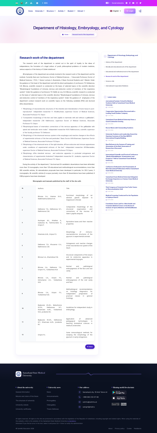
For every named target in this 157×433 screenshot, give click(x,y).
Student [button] (70, 11)
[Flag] (17, 3)
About (110, 428)
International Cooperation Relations (117, 86)
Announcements (52, 396)
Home (30, 11)
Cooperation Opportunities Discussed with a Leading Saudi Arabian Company (120, 112)
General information (23, 392)
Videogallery (51, 405)
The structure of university (25, 401)
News (49, 392)
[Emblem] (22, 3)
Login (130, 11)
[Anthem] (26, 3)
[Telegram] (126, 3)
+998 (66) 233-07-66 (91, 397)
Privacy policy (120, 428)
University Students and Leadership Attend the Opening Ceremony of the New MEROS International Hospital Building (121, 136)
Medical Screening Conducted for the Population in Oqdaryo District (122, 196)
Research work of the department (117, 76)
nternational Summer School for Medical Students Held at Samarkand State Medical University (120, 103)
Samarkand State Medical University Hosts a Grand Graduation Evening (121, 120)
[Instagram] (137, 3)
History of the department (114, 62)
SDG (46, 3)
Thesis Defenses (53, 409)
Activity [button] (60, 11)
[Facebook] (129, 3)
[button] (108, 3)
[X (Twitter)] (140, 3)
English (116, 11)
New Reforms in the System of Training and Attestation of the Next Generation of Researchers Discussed (120, 146)
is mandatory (71, 421)
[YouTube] (133, 3)
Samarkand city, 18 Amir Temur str (95, 392)
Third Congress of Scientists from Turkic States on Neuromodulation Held (121, 188)
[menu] (140, 11)
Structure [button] (50, 11)
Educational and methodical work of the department (122, 71)
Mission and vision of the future (27, 396)
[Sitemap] (31, 3)
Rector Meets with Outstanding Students (119, 128)
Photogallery (51, 401)
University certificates (23, 409)
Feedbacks (137, 428)
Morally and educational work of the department (121, 67)
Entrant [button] (80, 11)
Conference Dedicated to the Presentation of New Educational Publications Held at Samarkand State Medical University (122, 168)
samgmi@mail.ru (89, 407)
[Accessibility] (37, 3)
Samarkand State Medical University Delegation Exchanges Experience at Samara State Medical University (122, 179)
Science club (110, 81)
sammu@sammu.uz (90, 402)
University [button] (39, 11)
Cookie (129, 428)
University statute (22, 405)
